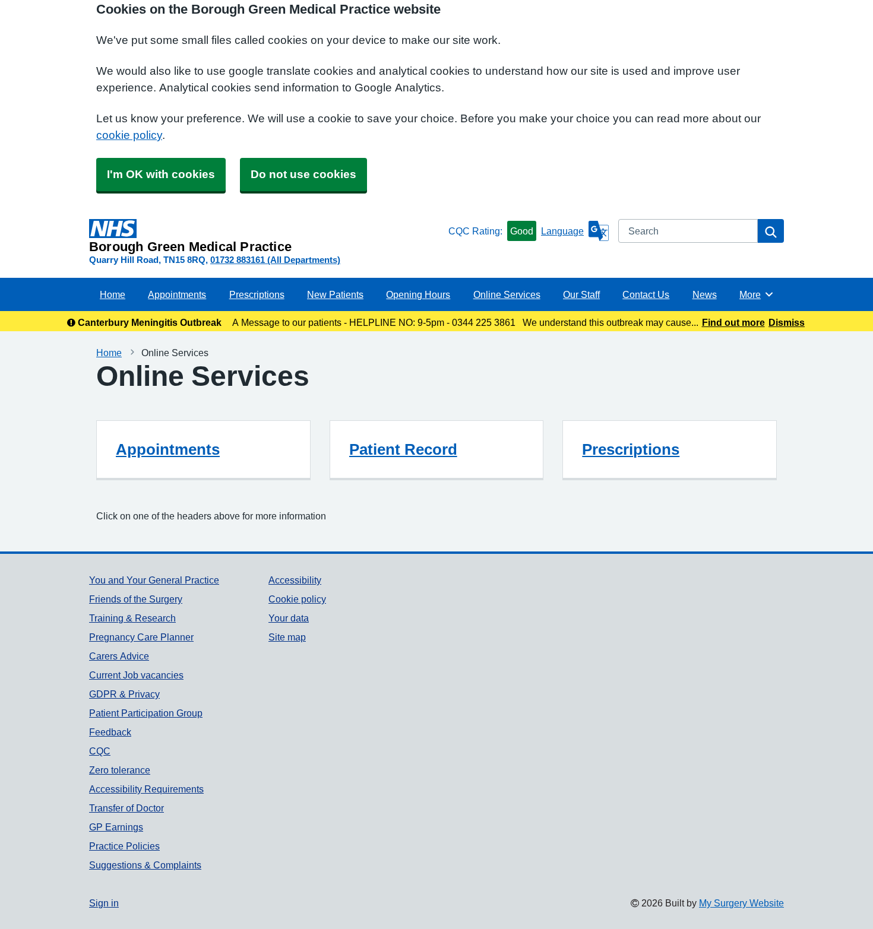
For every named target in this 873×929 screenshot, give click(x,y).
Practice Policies (124, 846)
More (756, 294)
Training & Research (132, 618)
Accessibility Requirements (146, 789)
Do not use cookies (303, 174)
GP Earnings (116, 827)
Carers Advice (119, 656)
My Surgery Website (741, 903)
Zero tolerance (119, 770)
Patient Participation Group (146, 713)
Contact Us (645, 294)
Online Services (506, 294)
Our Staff (581, 294)
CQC (99, 751)
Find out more (733, 322)
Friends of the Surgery (135, 599)
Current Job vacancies (136, 675)
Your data (288, 618)
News (704, 294)
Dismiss (786, 322)
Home (112, 294)
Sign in (104, 903)
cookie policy (129, 135)
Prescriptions (256, 294)
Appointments (177, 294)
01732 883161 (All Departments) (275, 259)
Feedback (110, 732)
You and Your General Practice (154, 580)
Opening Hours (418, 294)
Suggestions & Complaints (145, 865)
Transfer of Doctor (126, 808)
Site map (287, 637)
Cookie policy (297, 599)
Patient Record (403, 449)
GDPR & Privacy (124, 694)
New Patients (335, 294)
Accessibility (294, 580)
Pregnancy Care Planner (141, 637)
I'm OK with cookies (161, 174)
